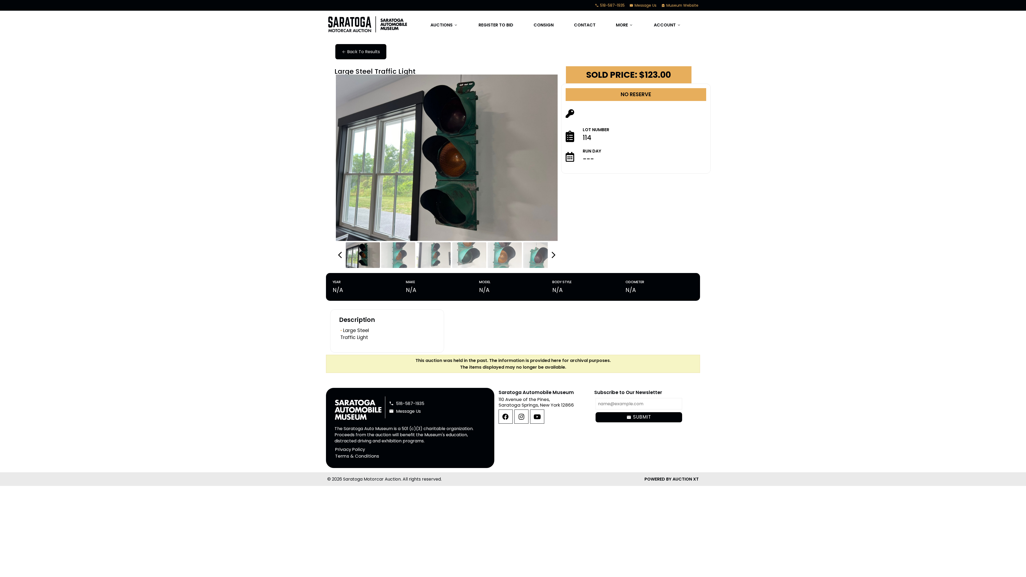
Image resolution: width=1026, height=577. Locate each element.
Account (667, 25)
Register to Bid (496, 25)
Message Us (642, 5)
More (624, 25)
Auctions (444, 25)
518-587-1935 (610, 5)
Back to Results (361, 52)
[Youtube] (537, 417)
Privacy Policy (350, 449)
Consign (544, 25)
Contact (585, 25)
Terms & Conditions (357, 456)
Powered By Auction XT (671, 479)
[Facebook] (506, 417)
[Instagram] (521, 417)
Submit (639, 417)
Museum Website (679, 5)
